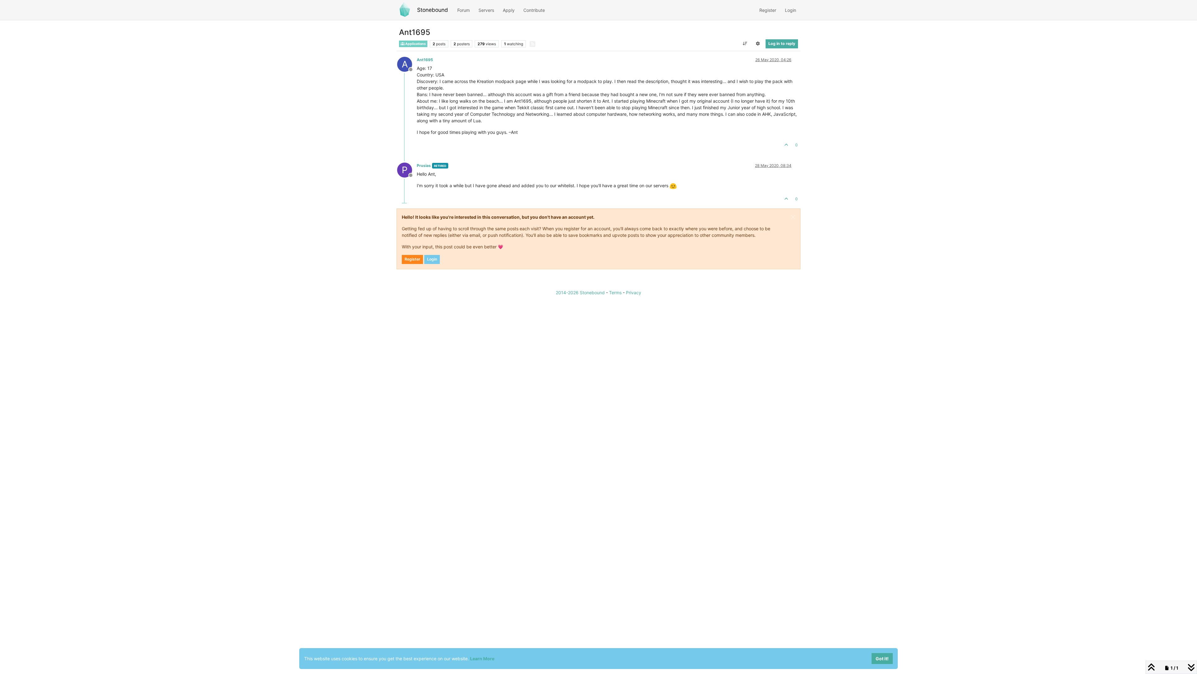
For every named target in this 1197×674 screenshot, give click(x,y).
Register (412, 259)
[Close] (793, 217)
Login (432, 259)
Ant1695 (425, 59)
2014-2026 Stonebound (580, 292)
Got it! (882, 658)
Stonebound (432, 10)
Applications (415, 44)
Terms (615, 292)
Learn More (482, 658)
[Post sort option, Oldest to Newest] (745, 43)
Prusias (424, 165)
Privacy (633, 292)
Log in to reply (781, 43)
